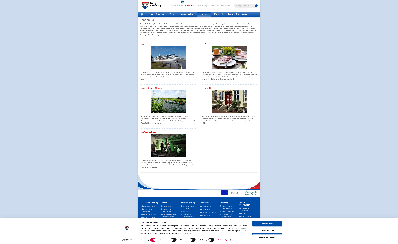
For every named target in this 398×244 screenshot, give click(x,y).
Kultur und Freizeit (149, 217)
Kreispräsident (167, 206)
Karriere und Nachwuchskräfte (220, 6)
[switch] (174, 240)
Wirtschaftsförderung (228, 211)
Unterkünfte (206, 215)
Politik (172, 14)
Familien (244, 213)
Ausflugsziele (206, 206)
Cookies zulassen (267, 224)
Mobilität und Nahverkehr (147, 210)
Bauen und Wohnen (149, 214)
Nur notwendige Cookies (267, 237)
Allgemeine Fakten (149, 206)
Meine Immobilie (246, 216)
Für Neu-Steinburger (237, 14)
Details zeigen (223, 240)
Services (185, 211)
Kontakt (173, 6)
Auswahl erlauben (267, 230)
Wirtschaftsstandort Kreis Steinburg (228, 207)
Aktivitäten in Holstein (209, 212)
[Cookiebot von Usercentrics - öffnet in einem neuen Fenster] (127, 240)
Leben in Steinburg (156, 14)
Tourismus (204, 14)
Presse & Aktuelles (190, 6)
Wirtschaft (219, 14)
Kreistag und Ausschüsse (167, 210)
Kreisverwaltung (187, 14)
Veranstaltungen (203, 6)
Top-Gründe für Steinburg (246, 209)
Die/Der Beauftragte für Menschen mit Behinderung (169, 217)
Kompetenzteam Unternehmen (227, 215)
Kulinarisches (206, 209)
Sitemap (180, 6)
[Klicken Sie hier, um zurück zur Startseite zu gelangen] (142, 14)
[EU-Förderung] (230, 192)
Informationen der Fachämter (188, 207)
